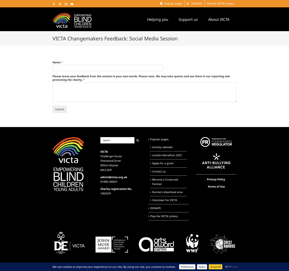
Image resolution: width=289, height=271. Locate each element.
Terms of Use (216, 186)
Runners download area (167, 192)
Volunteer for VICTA (164, 200)
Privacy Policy (216, 179)
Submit (59, 109)
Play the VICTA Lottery (164, 216)
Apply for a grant (163, 163)
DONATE (155, 208)
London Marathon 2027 (167, 155)
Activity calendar (162, 147)
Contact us (159, 171)
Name (58, 62)
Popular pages (159, 139)
